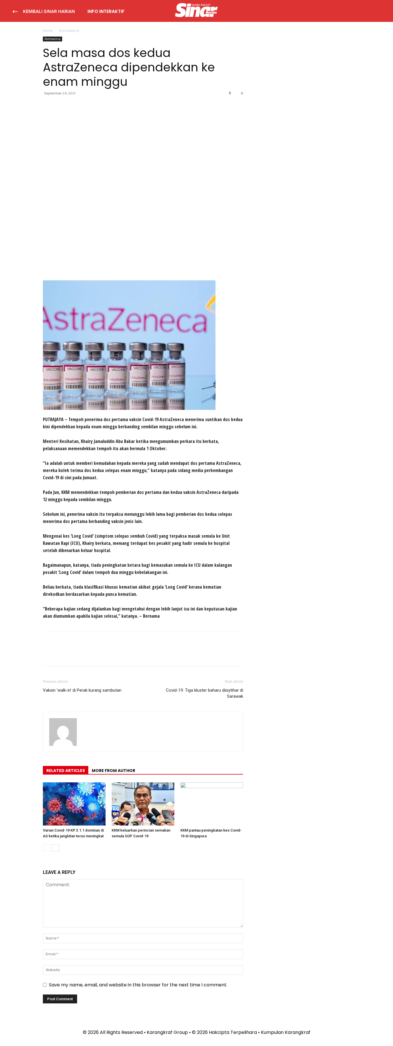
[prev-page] (46, 847)
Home (48, 30)
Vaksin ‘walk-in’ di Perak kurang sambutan (82, 690)
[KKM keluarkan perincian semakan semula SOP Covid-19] (143, 804)
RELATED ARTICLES (65, 770)
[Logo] (196, 11)
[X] (62, 106)
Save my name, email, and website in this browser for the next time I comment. (138, 985)
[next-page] (55, 847)
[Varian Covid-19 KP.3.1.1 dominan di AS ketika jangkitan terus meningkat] (74, 804)
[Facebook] (48, 106)
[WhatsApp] (88, 106)
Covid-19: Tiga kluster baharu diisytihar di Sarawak (204, 693)
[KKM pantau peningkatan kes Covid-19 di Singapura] (211, 804)
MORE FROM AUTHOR (113, 770)
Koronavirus (52, 39)
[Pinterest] (75, 106)
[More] (102, 106)
